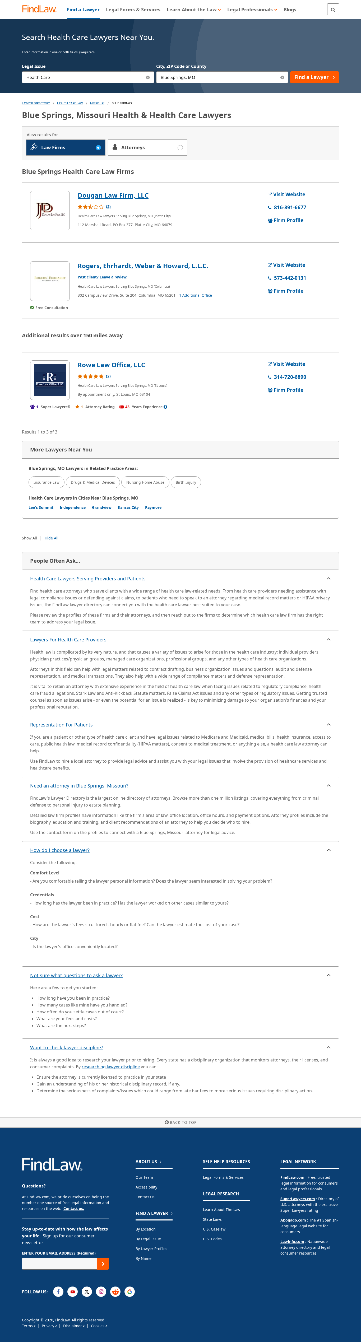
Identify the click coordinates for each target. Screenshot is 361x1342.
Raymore (153, 507)
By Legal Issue (148, 1238)
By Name (143, 1258)
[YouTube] (72, 1292)
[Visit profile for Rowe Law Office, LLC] (50, 380)
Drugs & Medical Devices (93, 482)
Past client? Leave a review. (102, 276)
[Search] (333, 9)
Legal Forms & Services (223, 1177)
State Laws (212, 1219)
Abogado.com (293, 1220)
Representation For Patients (61, 724)
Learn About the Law (221, 1209)
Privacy (48, 1325)
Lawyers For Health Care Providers (68, 639)
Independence (73, 507)
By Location (146, 1229)
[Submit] (103, 1264)
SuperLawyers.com (297, 1198)
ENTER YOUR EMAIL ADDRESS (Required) (59, 1253)
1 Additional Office (195, 295)
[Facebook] (58, 1292)
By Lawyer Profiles (151, 1248)
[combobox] (88, 77)
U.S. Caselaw (214, 1229)
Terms (28, 1325)
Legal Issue (33, 66)
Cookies (98, 1325)
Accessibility (146, 1187)
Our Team (144, 1177)
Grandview (102, 507)
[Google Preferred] (129, 1292)
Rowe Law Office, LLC (111, 364)
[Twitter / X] (87, 1292)
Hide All (51, 537)
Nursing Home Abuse (145, 482)
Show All (29, 537)
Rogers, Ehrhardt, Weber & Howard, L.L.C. (143, 265)
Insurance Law (46, 482)
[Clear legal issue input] (148, 77)
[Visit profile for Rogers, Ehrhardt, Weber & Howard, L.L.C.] (50, 281)
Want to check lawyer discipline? (66, 1047)
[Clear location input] (282, 77)
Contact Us (145, 1196)
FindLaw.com (292, 1177)
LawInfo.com (292, 1241)
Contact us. (73, 1208)
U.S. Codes (212, 1238)
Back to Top (183, 1122)
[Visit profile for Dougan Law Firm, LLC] (50, 210)
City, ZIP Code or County (181, 66)
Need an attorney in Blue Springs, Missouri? (79, 785)
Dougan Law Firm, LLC (113, 195)
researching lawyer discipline (111, 1067)
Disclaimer (73, 1325)
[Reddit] (115, 1292)
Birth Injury (186, 482)
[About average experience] (165, 407)
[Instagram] (101, 1292)
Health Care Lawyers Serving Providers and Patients (88, 578)
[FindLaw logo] (41, 9)
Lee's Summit (41, 507)
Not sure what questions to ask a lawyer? (76, 975)
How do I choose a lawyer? (60, 850)
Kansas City (128, 507)
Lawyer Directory (36, 103)
